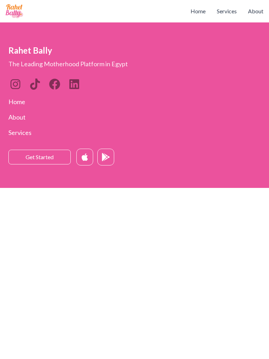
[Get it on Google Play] (105, 157)
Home (198, 11)
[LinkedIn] (35, 84)
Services (227, 11)
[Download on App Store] (84, 157)
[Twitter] (55, 84)
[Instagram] (15, 84)
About (255, 11)
